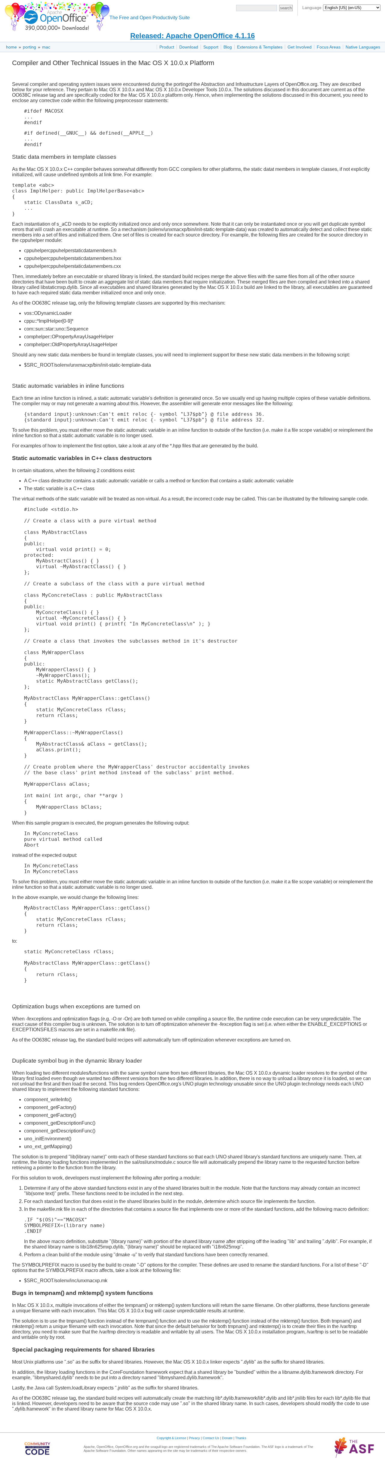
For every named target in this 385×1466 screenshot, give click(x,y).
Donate (227, 1438)
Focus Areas (328, 47)
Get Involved (300, 47)
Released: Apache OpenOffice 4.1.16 (192, 36)
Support (210, 47)
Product (166, 47)
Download (188, 47)
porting (29, 47)
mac (46, 47)
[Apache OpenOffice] (55, 15)
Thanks (240, 1438)
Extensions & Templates (259, 47)
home (11, 47)
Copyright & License (171, 1438)
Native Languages (363, 47)
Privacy (194, 1438)
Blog (227, 47)
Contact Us (211, 1438)
